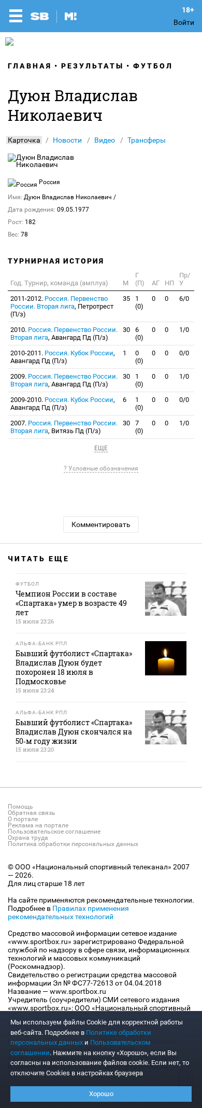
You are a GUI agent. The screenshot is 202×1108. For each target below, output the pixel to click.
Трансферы (146, 140)
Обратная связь (31, 813)
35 (126, 298)
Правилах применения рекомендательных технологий (68, 912)
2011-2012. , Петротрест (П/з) (61, 306)
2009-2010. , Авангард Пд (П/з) (62, 403)
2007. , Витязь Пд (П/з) (64, 427)
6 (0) (139, 333)
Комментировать (101, 524)
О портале (23, 819)
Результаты (92, 66)
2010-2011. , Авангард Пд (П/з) (62, 357)
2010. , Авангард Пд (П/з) (64, 333)
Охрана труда (28, 838)
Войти (184, 22)
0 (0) (139, 357)
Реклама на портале (38, 825)
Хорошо (101, 1094)
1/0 (184, 330)
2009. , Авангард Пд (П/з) (64, 380)
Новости (67, 140)
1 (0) (139, 302)
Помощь (20, 807)
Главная (30, 66)
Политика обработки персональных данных (73, 844)
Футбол (153, 66)
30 (126, 330)
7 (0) (139, 427)
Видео (104, 140)
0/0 (184, 353)
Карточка (24, 140)
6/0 (184, 298)
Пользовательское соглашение (54, 831)
